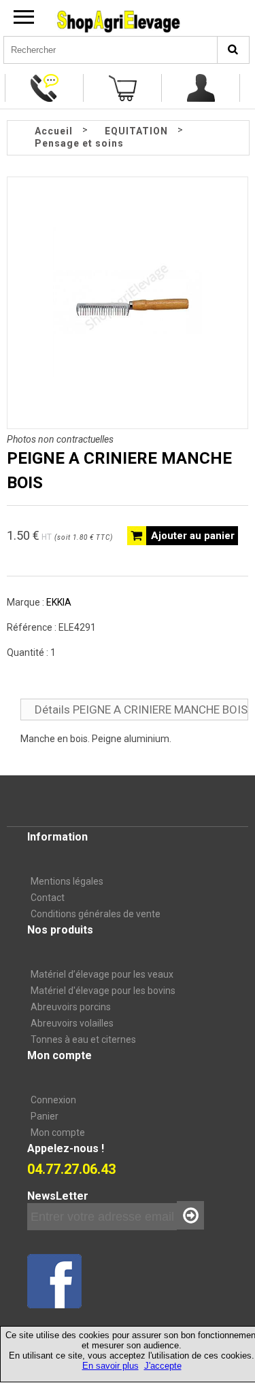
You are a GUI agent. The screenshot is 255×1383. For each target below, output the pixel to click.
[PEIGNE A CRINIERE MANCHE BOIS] (128, 373)
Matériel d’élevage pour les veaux (102, 974)
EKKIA (58, 602)
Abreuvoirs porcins (71, 1006)
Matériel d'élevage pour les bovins (103, 990)
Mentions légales (67, 881)
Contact (48, 897)
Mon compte (58, 1132)
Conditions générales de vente (95, 913)
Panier (44, 1116)
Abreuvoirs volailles (72, 1023)
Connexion (53, 1099)
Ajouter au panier (193, 536)
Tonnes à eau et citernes (83, 1039)
